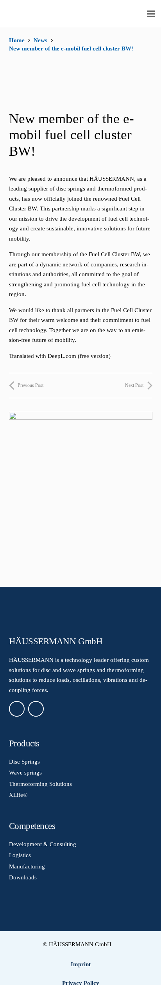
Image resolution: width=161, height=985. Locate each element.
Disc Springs (24, 762)
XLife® (18, 795)
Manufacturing (27, 866)
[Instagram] (36, 709)
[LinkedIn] (17, 709)
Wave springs (25, 772)
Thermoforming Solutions (40, 784)
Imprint (81, 964)
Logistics (20, 855)
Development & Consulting (42, 844)
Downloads (23, 877)
